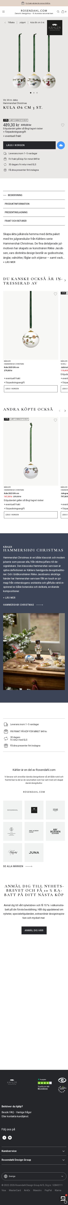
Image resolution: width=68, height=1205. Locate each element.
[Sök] (58, 12)
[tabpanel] (34, 248)
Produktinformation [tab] (17, 204)
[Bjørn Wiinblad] (12, 852)
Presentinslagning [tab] (16, 212)
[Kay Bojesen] (55, 831)
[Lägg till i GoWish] (61, 145)
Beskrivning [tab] (15, 195)
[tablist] (34, 208)
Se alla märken (13, 866)
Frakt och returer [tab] (16, 221)
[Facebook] (4, 1137)
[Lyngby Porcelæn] (12, 831)
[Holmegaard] (55, 810)
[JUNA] (34, 852)
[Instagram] (10, 1137)
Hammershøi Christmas (18, 605)
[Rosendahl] (12, 810)
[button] (31, 93)
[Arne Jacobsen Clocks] (34, 831)
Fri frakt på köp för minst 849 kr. (38, 3)
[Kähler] (34, 810)
